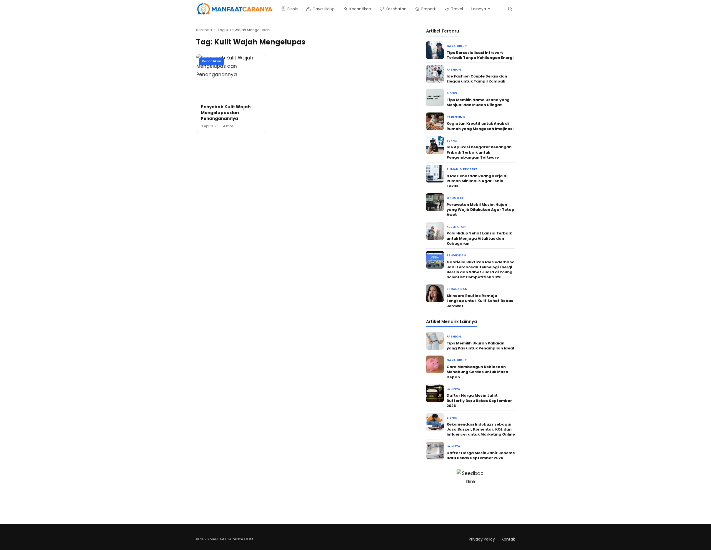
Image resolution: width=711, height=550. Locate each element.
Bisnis (452, 93)
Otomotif (455, 198)
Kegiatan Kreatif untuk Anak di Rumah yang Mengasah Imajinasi (480, 126)
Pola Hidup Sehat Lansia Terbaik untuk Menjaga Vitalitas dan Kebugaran (479, 238)
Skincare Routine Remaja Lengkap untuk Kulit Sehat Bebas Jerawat (480, 300)
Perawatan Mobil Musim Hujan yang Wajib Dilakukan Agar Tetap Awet (480, 209)
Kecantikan (211, 61)
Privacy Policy (482, 539)
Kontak (508, 539)
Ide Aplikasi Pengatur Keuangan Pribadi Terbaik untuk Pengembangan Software (479, 152)
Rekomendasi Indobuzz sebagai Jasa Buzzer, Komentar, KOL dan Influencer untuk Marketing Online (481, 429)
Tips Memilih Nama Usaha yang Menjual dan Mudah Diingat (478, 102)
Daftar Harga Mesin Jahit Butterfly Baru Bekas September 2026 (479, 400)
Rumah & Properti (462, 169)
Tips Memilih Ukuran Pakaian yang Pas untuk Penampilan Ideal (480, 346)
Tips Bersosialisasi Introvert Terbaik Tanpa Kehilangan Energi (480, 55)
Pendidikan (456, 255)
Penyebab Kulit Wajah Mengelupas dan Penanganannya (226, 112)
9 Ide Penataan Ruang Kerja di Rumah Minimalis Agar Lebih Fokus (477, 181)
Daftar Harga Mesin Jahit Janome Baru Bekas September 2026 (481, 455)
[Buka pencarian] (510, 9)
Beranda (204, 29)
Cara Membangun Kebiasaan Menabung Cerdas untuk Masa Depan (477, 371)
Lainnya (453, 389)
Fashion (454, 70)
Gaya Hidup (457, 46)
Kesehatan (456, 227)
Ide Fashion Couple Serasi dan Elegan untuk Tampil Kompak (477, 79)
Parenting (456, 117)
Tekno (452, 141)
